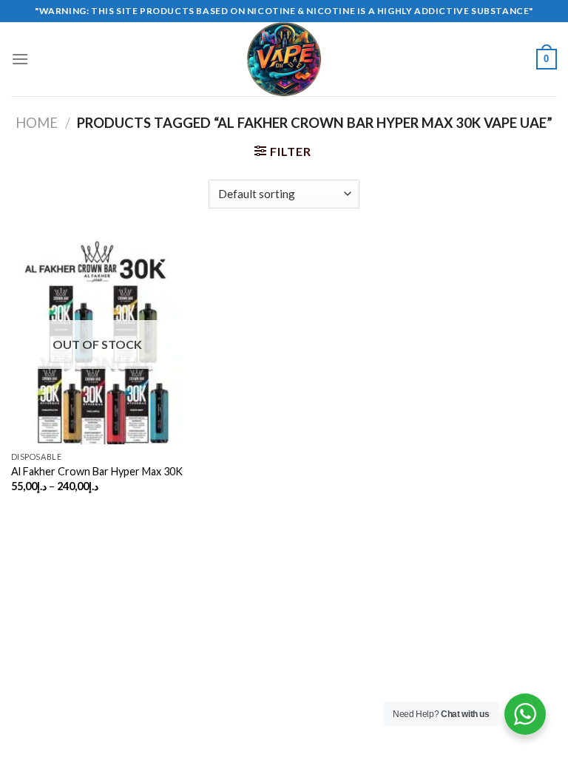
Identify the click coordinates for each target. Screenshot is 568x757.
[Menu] (20, 59)
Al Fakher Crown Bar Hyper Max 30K (97, 471)
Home (37, 123)
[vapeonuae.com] (284, 59)
